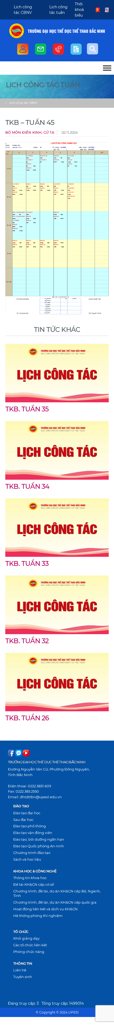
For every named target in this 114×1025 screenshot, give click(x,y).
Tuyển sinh (22, 977)
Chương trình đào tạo (31, 853)
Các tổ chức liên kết (30, 945)
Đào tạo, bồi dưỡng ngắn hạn (38, 839)
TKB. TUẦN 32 (27, 641)
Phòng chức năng (28, 951)
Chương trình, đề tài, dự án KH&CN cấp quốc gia (55, 902)
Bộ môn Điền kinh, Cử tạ (29, 132)
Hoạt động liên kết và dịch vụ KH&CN (45, 909)
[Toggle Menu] (107, 67)
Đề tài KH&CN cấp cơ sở (33, 884)
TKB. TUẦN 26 (27, 718)
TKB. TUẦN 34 (27, 486)
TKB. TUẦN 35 (27, 409)
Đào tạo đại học (26, 813)
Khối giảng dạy (26, 938)
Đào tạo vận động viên (32, 833)
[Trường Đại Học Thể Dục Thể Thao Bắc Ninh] (16, 30)
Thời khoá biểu (79, 10)
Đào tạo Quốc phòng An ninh (38, 846)
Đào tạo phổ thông (29, 826)
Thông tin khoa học (30, 878)
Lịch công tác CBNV (23, 103)
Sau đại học (23, 819)
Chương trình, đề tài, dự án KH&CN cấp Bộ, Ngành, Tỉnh (57, 893)
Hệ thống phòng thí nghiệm (38, 915)
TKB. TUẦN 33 (27, 563)
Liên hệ (19, 970)
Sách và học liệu (27, 859)
